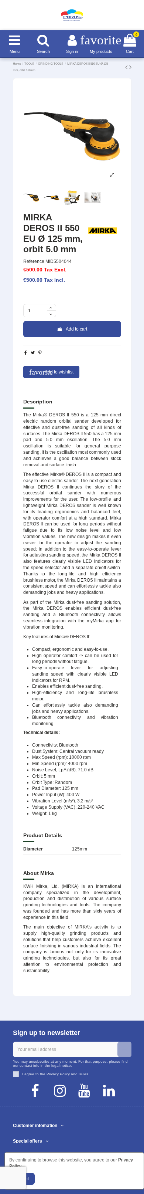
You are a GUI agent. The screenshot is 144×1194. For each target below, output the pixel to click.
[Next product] (130, 67)
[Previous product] (127, 67)
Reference (33, 261)
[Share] (25, 352)
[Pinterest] (40, 352)
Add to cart (76, 329)
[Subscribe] (124, 1049)
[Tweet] (33, 352)
